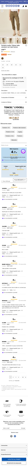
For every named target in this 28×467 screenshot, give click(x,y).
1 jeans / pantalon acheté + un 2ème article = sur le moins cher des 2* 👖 (14, 2)
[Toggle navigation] (2, 6)
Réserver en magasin (14, 463)
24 (22, 377)
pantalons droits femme (8, 388)
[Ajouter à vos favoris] (26, 45)
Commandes (4, 445)
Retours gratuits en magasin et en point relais (7, 405)
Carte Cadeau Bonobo (21, 416)
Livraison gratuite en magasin (7, 416)
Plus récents (19, 180)
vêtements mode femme (12, 385)
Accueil (3, 385)
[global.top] (26, 394)
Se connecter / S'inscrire (9, 87)
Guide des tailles (5, 70)
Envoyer (23, 428)
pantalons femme (17, 386)
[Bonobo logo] (12, 6)
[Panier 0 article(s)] (26, 6)
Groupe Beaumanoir (6, 454)
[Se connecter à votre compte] (23, 6)
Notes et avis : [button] (5, 145)
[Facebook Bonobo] (15, 436)
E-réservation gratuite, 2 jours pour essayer (21, 405)
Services (3, 450)
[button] (6, 127)
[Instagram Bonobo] (11, 436)
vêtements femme (7, 386)
